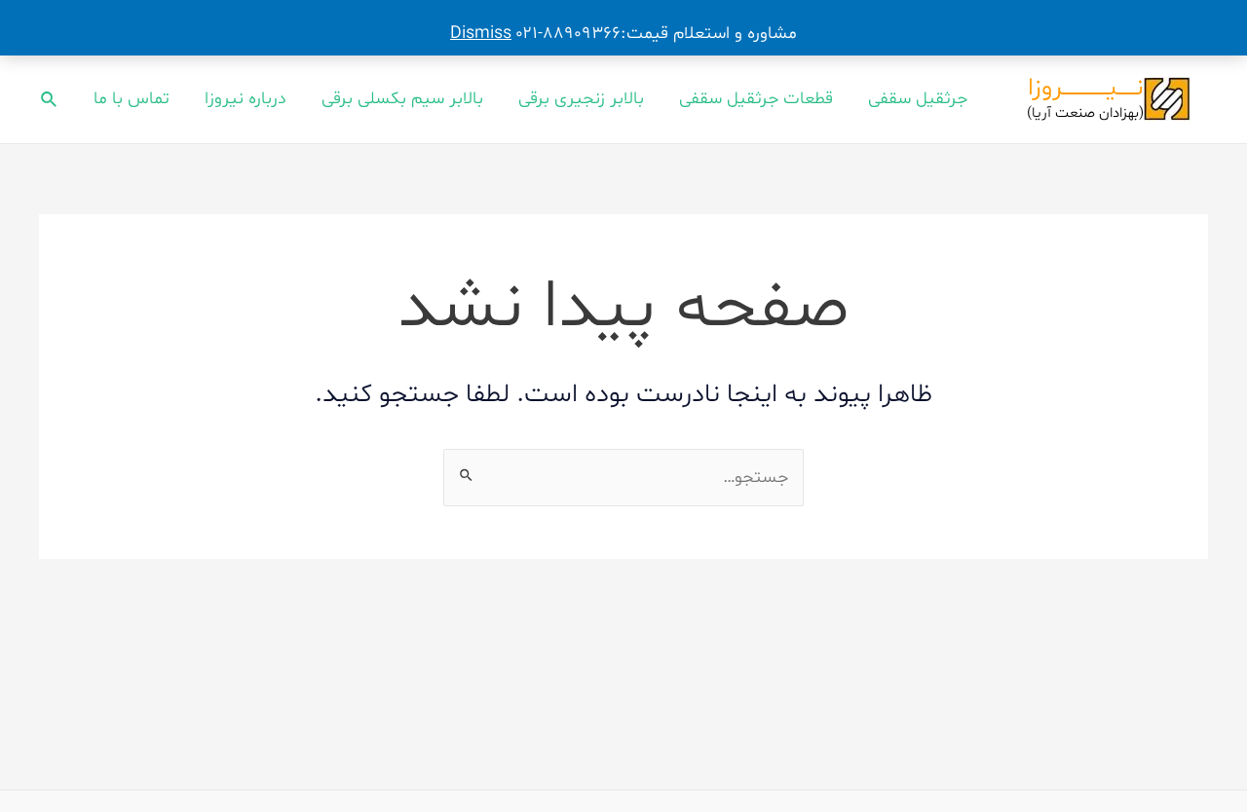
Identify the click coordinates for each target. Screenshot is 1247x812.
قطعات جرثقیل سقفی (756, 99)
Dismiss (480, 33)
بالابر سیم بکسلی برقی (402, 99)
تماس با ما (132, 99)
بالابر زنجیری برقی (581, 99)
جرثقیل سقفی (917, 99)
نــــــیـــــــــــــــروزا (1086, 88)
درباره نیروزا (245, 99)
